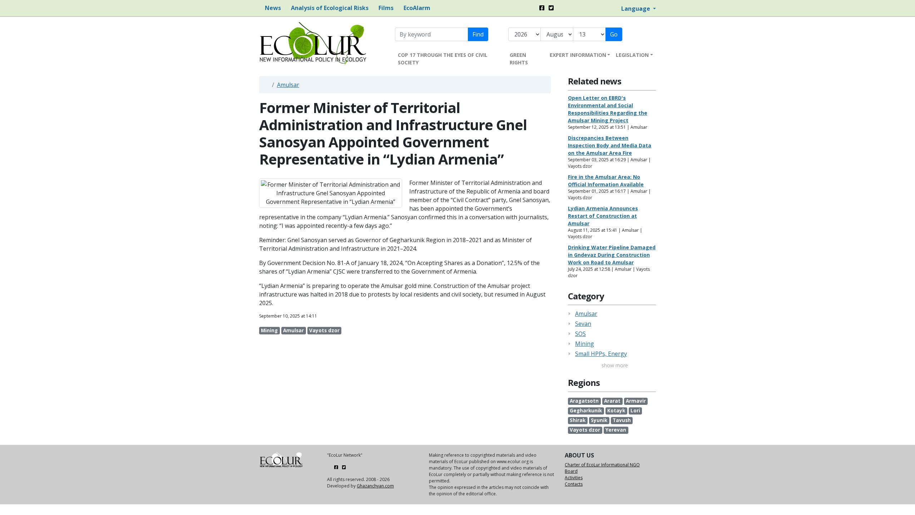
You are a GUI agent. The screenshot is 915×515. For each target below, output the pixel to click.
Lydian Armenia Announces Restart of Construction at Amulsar (603, 216)
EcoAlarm (416, 8)
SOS (580, 334)
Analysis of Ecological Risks (329, 8)
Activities (574, 478)
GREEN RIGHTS (519, 59)
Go (614, 34)
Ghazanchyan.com (375, 486)
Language (636, 9)
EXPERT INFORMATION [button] (578, 55)
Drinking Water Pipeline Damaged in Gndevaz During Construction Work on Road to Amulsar (612, 255)
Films (385, 8)
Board (571, 471)
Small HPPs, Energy (601, 354)
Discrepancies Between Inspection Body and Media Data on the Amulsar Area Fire (609, 145)
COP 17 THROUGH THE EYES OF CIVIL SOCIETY (443, 59)
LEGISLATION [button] (632, 55)
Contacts (574, 484)
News (272, 8)
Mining (584, 344)
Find (478, 34)
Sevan (583, 324)
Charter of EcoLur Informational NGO (602, 465)
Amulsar (288, 85)
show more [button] (614, 365)
